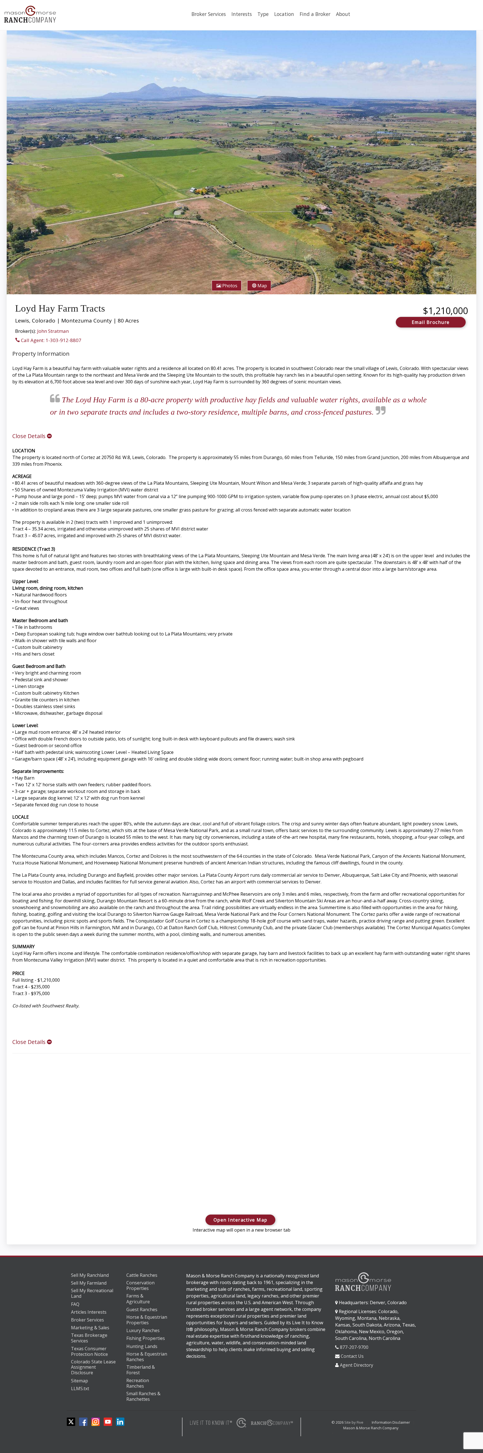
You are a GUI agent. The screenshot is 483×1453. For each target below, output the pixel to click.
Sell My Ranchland (90, 1275)
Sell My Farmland (88, 1283)
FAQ (75, 1304)
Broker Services (208, 14)
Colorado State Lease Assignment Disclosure (93, 1367)
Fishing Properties (145, 1338)
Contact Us (352, 1356)
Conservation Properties (140, 1285)
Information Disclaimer (391, 1422)
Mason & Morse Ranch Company (371, 1427)
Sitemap (79, 1380)
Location (284, 14)
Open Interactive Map (240, 1220)
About (343, 14)
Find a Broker (315, 14)
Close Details (29, 436)
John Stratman (53, 331)
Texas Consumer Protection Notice (89, 1351)
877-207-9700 (354, 1347)
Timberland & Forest (140, 1369)
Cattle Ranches (141, 1275)
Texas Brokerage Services (89, 1338)
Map (261, 286)
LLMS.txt (80, 1388)
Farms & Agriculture (138, 1298)
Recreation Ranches (137, 1383)
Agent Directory (356, 1365)
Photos (229, 286)
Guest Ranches (141, 1309)
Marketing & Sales (90, 1327)
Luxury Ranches (143, 1330)
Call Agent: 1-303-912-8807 (50, 340)
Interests (241, 14)
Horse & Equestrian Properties (146, 1320)
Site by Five (353, 1422)
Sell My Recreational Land (92, 1293)
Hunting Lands (141, 1346)
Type (263, 14)
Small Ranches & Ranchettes (143, 1396)
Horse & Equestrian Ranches (146, 1356)
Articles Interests (88, 1312)
